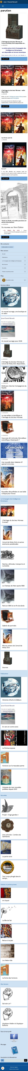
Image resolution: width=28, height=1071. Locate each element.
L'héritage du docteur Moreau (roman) (12, 521)
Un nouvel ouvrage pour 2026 (11, 341)
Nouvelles (4, 268)
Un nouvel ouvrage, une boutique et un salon (13, 312)
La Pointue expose (8, 748)
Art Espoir (5, 901)
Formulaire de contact (7, 247)
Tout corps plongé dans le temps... (11, 877)
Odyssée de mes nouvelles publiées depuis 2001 (11, 788)
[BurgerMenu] (2, 6)
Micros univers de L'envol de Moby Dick (12, 647)
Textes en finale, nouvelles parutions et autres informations (13, 221)
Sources (5, 668)
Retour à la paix (7, 940)
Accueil (3, 254)
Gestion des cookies (14, 1069)
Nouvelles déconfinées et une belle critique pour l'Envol (13, 493)
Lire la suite (5, 58)
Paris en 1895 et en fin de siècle (13, 606)
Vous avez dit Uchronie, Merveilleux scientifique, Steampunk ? (13, 439)
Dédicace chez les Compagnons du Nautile (13, 387)
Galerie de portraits (9, 626)
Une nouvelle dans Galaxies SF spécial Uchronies (12, 463)
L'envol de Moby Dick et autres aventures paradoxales (13, 543)
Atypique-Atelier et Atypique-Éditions (13, 1024)
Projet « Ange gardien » (10, 815)
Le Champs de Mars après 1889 (13, 586)
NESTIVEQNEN (15, 98)
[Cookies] (2, 1068)
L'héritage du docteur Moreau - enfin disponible (13, 91)
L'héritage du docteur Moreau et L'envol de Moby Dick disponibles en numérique (12, 42)
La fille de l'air (7, 920)
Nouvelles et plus (15, 280)
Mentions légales (14, 1067)
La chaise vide (7, 960)
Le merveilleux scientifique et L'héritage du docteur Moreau (11, 416)
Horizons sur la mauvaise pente (13, 766)
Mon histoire (5, 264)
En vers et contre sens (10, 727)
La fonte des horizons (9, 978)
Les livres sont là (6, 138)
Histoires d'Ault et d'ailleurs (11, 700)
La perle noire (7, 857)
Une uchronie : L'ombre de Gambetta (11, 836)
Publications (5, 257)
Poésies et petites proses (8, 271)
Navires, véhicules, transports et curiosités (13, 565)
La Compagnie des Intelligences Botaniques (12, 260)
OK (25, 1060)
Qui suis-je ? (6, 1004)
